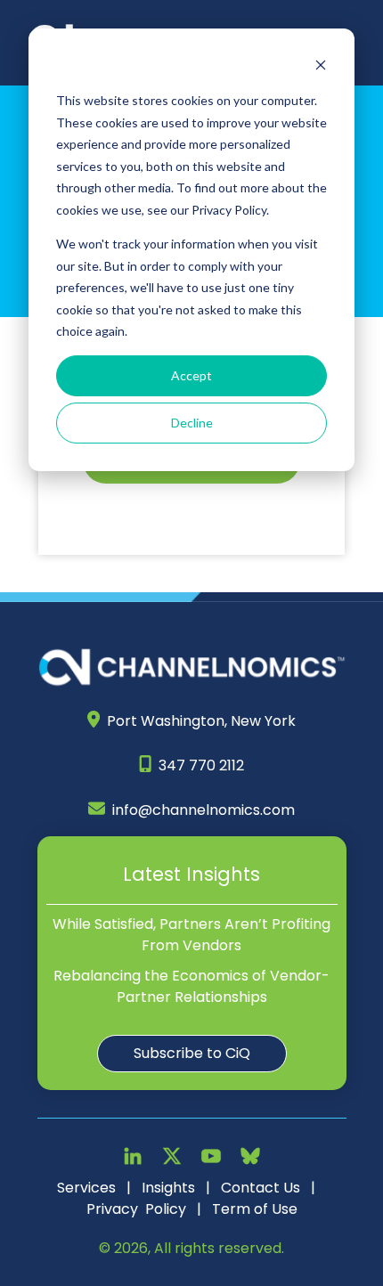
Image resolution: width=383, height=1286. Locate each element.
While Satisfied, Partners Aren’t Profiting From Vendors (191, 935)
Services (86, 1187)
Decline (192, 422)
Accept (191, 375)
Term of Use (254, 1209)
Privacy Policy (136, 1209)
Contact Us (260, 1187)
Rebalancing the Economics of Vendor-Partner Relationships (191, 986)
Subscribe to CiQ (192, 1053)
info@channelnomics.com (203, 810)
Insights (168, 1187)
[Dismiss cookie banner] (320, 67)
